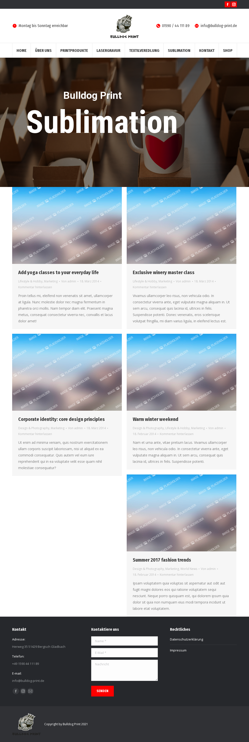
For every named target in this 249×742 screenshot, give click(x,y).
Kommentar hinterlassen (35, 287)
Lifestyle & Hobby (30, 281)
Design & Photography (33, 428)
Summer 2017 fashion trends (162, 560)
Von (68, 281)
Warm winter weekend (155, 419)
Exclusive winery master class (164, 272)
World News (188, 569)
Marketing (51, 281)
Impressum (178, 650)
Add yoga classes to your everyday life (58, 272)
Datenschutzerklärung (186, 639)
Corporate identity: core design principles (61, 419)
